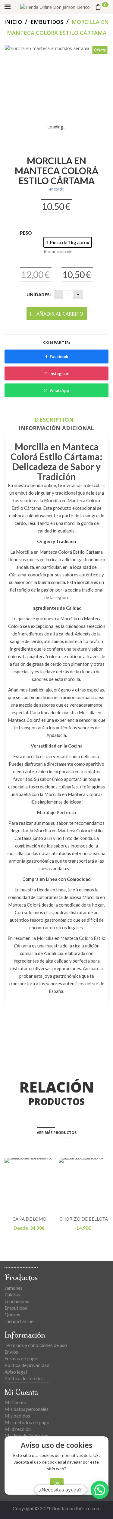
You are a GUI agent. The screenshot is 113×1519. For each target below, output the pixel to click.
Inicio (13, 21)
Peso (26, 233)
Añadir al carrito (59, 313)
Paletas (12, 1294)
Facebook (59, 356)
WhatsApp (59, 390)
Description (54, 419)
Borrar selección (58, 251)
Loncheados (17, 1301)
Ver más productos (57, 1132)
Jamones (14, 1288)
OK (57, 1483)
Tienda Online (19, 1321)
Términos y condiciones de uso (36, 1345)
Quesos (12, 1314)
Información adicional (56, 428)
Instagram (59, 373)
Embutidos (46, 21)
